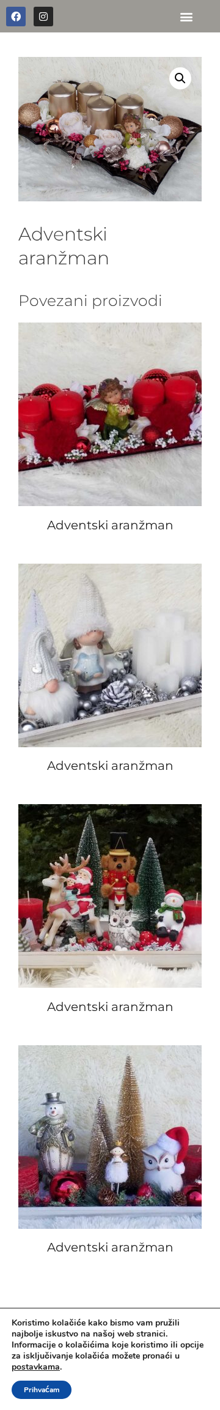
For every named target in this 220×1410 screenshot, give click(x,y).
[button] (186, 16)
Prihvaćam (41, 1390)
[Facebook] (16, 16)
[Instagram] (43, 16)
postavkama (36, 1367)
